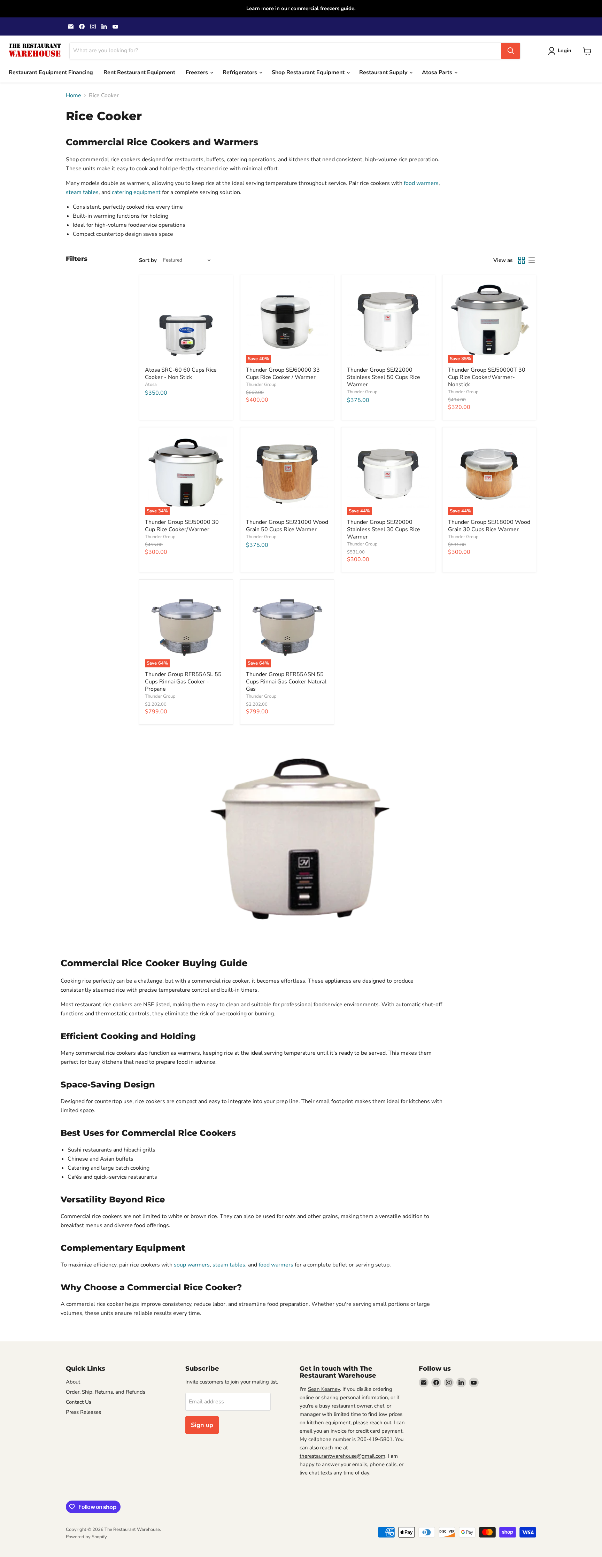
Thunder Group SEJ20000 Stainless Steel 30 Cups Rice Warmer (383, 529)
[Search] (510, 51)
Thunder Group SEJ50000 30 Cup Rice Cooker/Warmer (182, 525)
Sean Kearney (324, 1389)
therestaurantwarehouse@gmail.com (342, 1456)
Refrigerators (240, 72)
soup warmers (192, 1265)
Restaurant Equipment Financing (51, 72)
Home (73, 95)
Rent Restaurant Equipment (139, 72)
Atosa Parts (438, 72)
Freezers (197, 72)
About (73, 1381)
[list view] (531, 260)
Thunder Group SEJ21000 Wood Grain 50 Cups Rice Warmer (287, 525)
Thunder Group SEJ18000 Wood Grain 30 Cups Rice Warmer (489, 525)
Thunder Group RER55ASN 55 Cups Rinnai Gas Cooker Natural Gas (286, 682)
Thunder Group (261, 384)
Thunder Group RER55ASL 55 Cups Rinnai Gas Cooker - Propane (183, 682)
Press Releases (83, 1412)
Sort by (148, 260)
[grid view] (521, 260)
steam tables (82, 192)
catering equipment (136, 192)
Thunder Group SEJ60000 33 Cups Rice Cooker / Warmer (283, 373)
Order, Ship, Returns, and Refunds (105, 1391)
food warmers (421, 183)
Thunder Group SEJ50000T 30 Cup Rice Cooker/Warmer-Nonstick (486, 377)
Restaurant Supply (384, 72)
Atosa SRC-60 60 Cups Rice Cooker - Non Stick (181, 373)
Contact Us (78, 1402)
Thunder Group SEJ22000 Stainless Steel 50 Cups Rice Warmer (383, 377)
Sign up (202, 1425)
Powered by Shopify (86, 1537)
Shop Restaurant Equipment (309, 72)
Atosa (151, 384)
